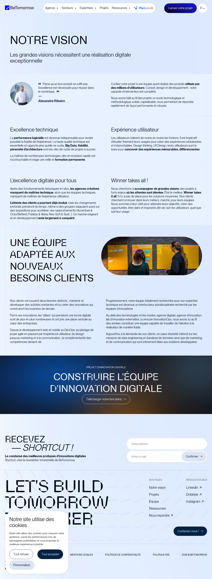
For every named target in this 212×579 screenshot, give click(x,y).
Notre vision (157, 488)
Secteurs (67, 8)
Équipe (154, 501)
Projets (104, 8)
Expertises (86, 8)
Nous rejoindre (159, 515)
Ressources (119, 8)
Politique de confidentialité (123, 554)
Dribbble (192, 494)
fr (201, 8)
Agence (50, 8)
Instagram (193, 501)
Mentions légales (81, 554)
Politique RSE (161, 554)
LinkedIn (192, 488)
